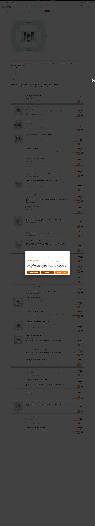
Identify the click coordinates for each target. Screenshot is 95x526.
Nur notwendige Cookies (34, 272)
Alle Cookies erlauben (61, 272)
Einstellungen (47, 272)
